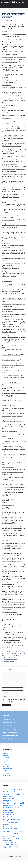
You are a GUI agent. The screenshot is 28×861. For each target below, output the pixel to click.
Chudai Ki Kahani (9, 798)
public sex (6, 838)
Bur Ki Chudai (15, 794)
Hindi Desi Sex (8, 812)
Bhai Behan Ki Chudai (17, 653)
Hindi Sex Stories (7, 757)
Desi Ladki (16, 655)
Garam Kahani (8, 810)
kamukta (13, 822)
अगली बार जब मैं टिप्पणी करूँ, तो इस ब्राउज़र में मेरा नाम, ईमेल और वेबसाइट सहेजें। (14, 700)
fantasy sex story (7, 805)
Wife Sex (15, 846)
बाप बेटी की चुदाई (6, 773)
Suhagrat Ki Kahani (8, 844)
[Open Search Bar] (26, 2)
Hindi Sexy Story (9, 817)
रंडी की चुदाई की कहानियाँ (8, 848)
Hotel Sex (18, 817)
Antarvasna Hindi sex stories (12, 2)
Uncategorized (7, 760)
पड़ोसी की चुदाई (6, 771)
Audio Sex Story (8, 653)
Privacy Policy (9, 856)
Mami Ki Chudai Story (8, 826)
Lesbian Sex (14, 824)
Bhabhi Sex (6, 755)
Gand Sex (18, 808)
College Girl (10, 655)
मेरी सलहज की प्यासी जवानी (9, 661)
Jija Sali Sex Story (6, 822)
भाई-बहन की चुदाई (21, 652)
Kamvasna (7, 824)
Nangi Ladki (18, 831)
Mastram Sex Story (10, 829)
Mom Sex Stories (8, 831)
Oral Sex (15, 833)
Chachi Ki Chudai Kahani (10, 796)
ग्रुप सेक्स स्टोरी (6, 764)
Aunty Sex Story (8, 652)
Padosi (5, 836)
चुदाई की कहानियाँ (6, 766)
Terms (15, 856)
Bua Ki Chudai (6, 794)
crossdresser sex (15, 800)
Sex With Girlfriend (10, 842)
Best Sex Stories (18, 790)
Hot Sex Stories (15, 820)
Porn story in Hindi (11, 657)
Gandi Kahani (17, 805)
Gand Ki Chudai (8, 808)
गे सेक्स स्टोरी (14, 652)
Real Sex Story (14, 838)
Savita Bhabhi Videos (7, 840)
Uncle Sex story (7, 846)
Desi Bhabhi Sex (9, 803)
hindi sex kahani (9, 815)
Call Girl (22, 794)
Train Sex (16, 844)
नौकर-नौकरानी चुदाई (7, 768)
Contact (20, 856)
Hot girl (6, 819)
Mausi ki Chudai (20, 828)
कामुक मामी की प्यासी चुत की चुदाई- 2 (11, 659)
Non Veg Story (7, 834)
